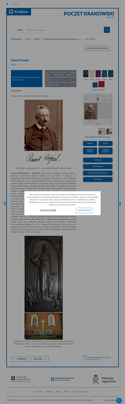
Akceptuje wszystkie (84, 210)
